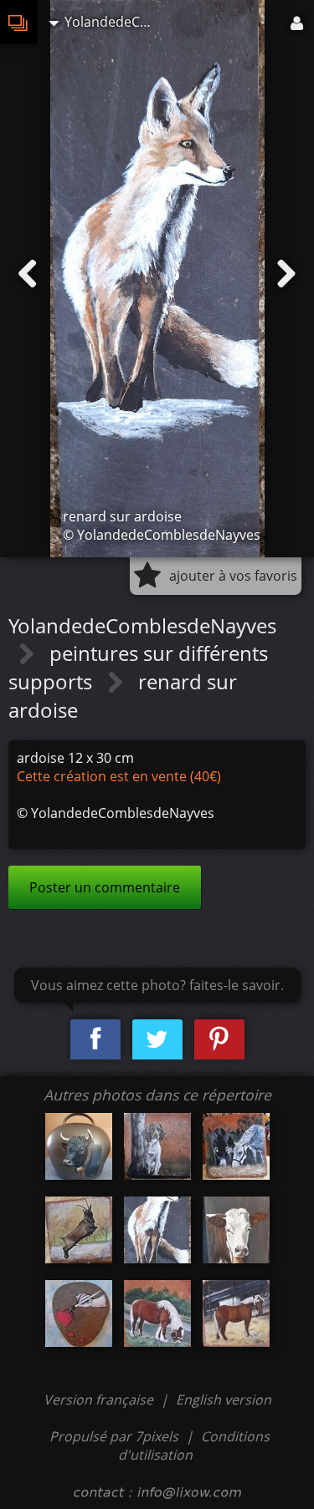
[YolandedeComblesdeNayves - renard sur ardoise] (157, 1230)
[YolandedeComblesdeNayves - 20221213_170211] (78, 1313)
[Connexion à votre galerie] (298, 21)
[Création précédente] (27, 274)
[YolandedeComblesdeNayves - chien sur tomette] (157, 1146)
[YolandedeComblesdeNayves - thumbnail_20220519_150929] (78, 1146)
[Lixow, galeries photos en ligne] (19, 21)
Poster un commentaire (104, 887)
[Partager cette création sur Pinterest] (219, 1039)
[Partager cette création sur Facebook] (95, 1039)
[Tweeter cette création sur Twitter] (157, 1039)
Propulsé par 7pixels (113, 1436)
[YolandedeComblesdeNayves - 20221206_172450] (236, 1230)
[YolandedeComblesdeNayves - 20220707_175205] (78, 1230)
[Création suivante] (286, 274)
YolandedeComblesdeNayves (142, 625)
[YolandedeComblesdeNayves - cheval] (157, 1313)
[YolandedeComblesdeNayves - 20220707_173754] (236, 1146)
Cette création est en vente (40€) (119, 776)
